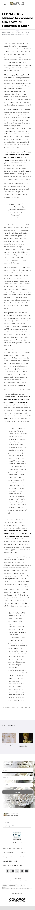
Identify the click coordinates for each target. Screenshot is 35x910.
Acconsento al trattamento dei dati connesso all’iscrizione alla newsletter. (17, 801)
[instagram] (12, 871)
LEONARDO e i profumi (8, 745)
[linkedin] (27, 871)
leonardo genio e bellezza (13, 32)
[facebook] (8, 871)
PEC (25, 865)
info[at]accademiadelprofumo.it (14, 857)
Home (3, 32)
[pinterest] (17, 871)
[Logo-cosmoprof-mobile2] (17, 898)
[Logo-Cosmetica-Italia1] (17, 884)
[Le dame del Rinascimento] (26, 738)
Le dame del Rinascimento (23, 745)
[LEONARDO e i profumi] (9, 738)
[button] (3, 740)
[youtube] (22, 871)
